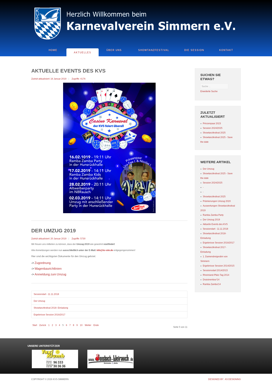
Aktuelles (82, 52)
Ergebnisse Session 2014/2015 (218, 265)
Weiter (88, 325)
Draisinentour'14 (211, 279)
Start (34, 325)
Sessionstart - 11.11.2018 (46, 294)
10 (81, 325)
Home (53, 50)
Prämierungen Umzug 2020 (217, 201)
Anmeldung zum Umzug (50, 274)
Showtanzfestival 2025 (214, 196)
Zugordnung (43, 262)
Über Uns (114, 50)
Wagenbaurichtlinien (48, 268)
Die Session (194, 50)
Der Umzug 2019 (211, 219)
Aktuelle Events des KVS (215, 224)
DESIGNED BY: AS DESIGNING (224, 379)
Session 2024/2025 (212, 182)
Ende (96, 325)
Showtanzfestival (153, 50)
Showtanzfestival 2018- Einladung (51, 308)
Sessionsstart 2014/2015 (215, 270)
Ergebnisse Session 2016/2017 (49, 314)
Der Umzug (39, 301)
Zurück (42, 325)
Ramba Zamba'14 (212, 284)
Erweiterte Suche (209, 91)
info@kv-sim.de (105, 250)
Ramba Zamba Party (213, 215)
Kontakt (226, 50)
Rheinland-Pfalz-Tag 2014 (216, 275)
